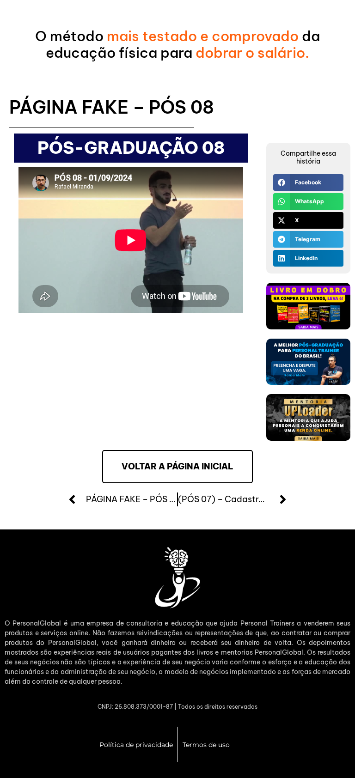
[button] (308, 182)
